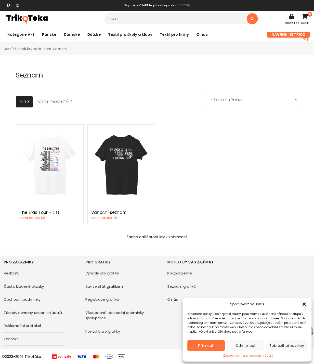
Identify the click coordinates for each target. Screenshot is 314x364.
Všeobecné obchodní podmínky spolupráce (114, 315)
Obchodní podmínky (22, 299)
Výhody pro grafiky (102, 273)
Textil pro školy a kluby (130, 34)
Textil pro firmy (174, 34)
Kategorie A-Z (21, 34)
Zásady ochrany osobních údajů (248, 355)
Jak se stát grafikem (104, 286)
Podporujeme (179, 273)
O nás (202, 34)
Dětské (94, 34)
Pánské (49, 34)
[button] (304, 304)
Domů (9, 49)
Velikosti (11, 273)
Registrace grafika (102, 299)
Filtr (24, 101)
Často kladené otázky (24, 286)
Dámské (72, 34)
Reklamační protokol (22, 325)
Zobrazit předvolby (286, 345)
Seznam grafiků (181, 286)
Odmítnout (246, 345)
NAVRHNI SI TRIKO (288, 34)
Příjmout (206, 345)
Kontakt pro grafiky (102, 331)
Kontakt (11, 338)
